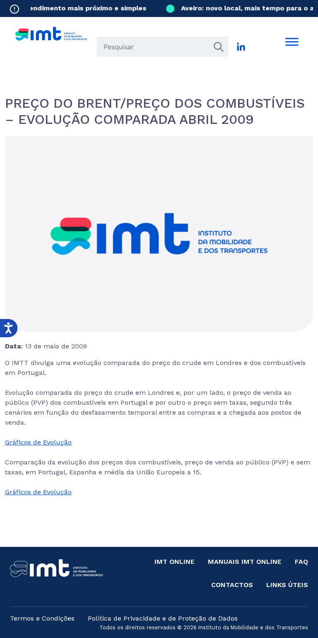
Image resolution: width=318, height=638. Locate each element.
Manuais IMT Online (245, 562)
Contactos (232, 585)
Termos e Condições (42, 618)
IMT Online (174, 562)
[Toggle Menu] (292, 42)
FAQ (301, 562)
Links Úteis (287, 585)
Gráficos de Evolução (38, 442)
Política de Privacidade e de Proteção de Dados (163, 618)
